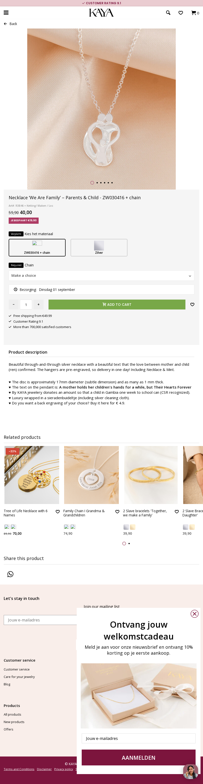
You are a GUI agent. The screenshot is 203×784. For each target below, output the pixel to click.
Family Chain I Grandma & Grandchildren (83, 513)
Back (13, 23)
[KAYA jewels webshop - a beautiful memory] (101, 13)
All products (12, 714)
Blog (7, 684)
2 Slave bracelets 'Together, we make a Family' (145, 513)
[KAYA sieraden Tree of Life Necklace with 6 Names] (32, 475)
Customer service (17, 669)
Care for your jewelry (19, 676)
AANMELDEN (138, 757)
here (105, 402)
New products (14, 722)
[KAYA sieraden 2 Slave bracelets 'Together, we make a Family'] (151, 475)
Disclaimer (44, 769)
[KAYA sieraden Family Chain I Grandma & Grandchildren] (91, 475)
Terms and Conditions (19, 769)
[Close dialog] (195, 614)
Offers (8, 729)
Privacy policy (63, 769)
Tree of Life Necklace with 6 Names (26, 513)
